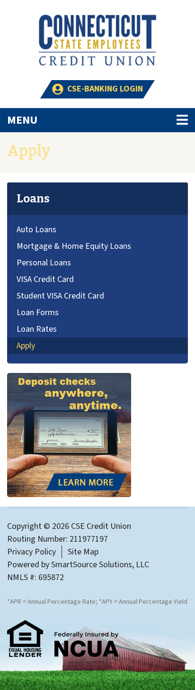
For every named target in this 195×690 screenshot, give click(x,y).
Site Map (83, 552)
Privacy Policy (31, 552)
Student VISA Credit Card (60, 296)
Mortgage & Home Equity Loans (74, 246)
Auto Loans (36, 230)
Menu (74, 119)
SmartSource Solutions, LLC (100, 565)
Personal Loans (44, 263)
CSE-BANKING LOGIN (105, 89)
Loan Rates (37, 329)
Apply (26, 346)
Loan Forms (38, 312)
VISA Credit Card (45, 279)
